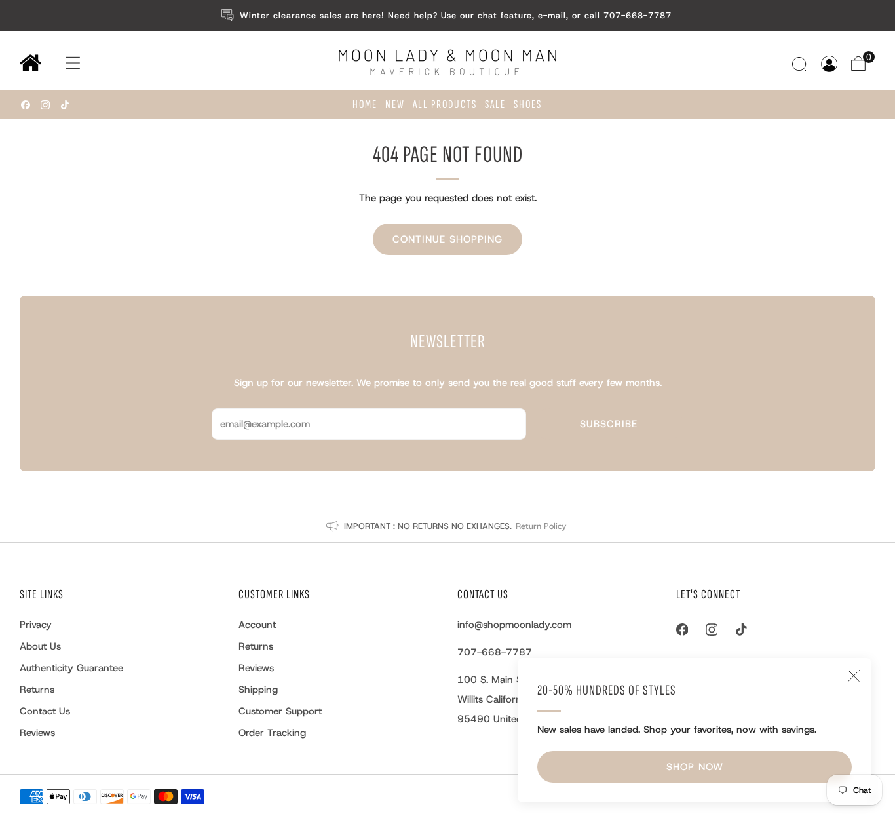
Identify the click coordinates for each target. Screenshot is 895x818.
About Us (40, 646)
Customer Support (280, 711)
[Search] (801, 64)
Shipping (258, 689)
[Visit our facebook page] (25, 105)
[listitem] (448, 15)
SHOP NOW (694, 766)
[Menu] (60, 63)
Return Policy (541, 526)
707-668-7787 (494, 652)
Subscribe (609, 424)
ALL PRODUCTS (445, 104)
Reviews (37, 732)
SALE (495, 104)
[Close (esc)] (853, 675)
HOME (364, 104)
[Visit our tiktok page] (65, 105)
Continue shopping (447, 239)
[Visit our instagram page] (45, 105)
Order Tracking (272, 732)
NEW (395, 104)
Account (257, 624)
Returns (37, 689)
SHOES (528, 104)
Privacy (36, 624)
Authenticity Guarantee (71, 667)
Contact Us (45, 711)
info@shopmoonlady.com (514, 624)
